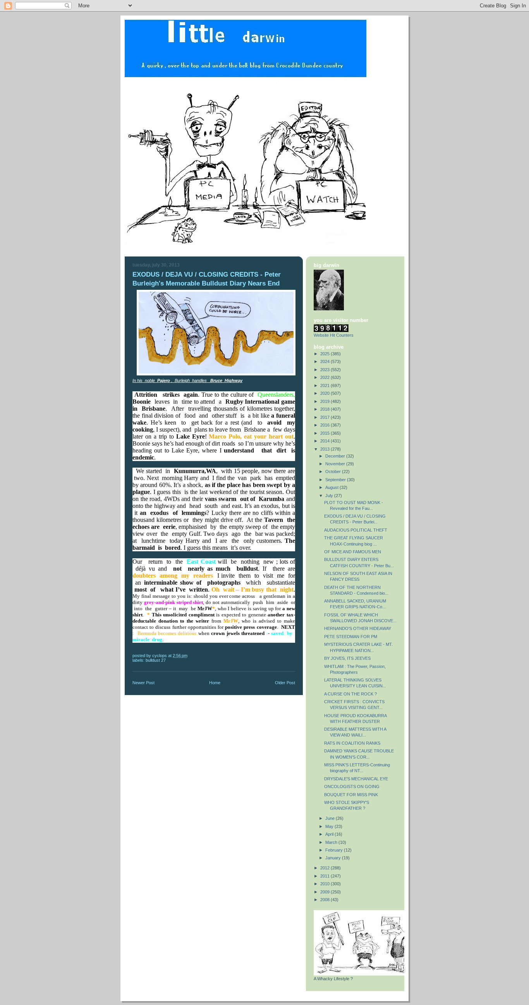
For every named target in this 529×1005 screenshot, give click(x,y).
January (333, 857)
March (331, 842)
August (332, 487)
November (335, 463)
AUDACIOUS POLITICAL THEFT (355, 530)
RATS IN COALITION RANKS (352, 743)
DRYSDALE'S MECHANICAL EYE (356, 778)
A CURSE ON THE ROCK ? (350, 694)
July (329, 495)
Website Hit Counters (334, 335)
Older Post (285, 682)
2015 (325, 433)
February (334, 850)
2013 (325, 449)
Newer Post (143, 682)
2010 (325, 883)
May (330, 826)
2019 (325, 401)
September (336, 479)
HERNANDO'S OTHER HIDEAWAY (357, 628)
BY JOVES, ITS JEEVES (347, 658)
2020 (325, 393)
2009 (325, 892)
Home (214, 682)
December (335, 456)
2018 (325, 409)
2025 (325, 353)
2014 (325, 441)
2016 (325, 425)
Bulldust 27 (156, 660)
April (330, 834)
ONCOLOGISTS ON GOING (352, 786)
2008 (325, 899)
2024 (325, 361)
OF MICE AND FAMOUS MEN (352, 551)
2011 (325, 876)
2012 (325, 868)
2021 (325, 385)
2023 (325, 369)
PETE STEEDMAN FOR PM (350, 636)
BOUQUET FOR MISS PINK (351, 794)
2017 (325, 417)
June (330, 818)
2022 (325, 377)
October (333, 471)
